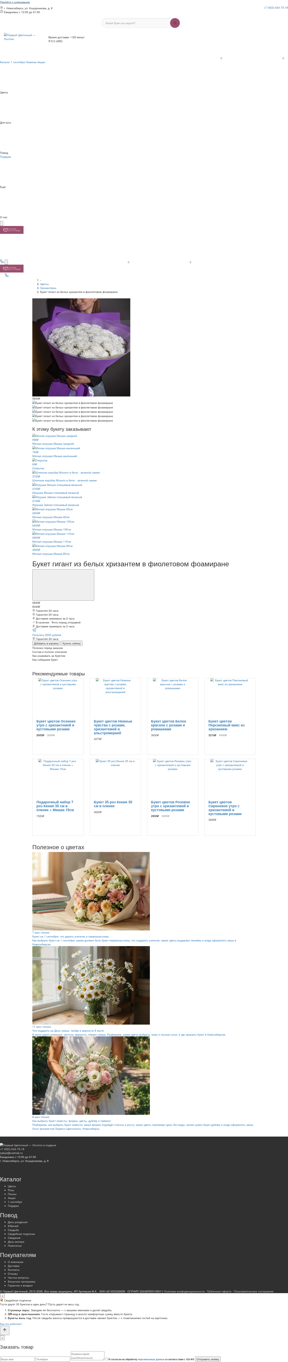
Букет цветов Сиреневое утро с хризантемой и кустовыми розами (225, 807)
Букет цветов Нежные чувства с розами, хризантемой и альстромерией (113, 727)
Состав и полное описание (49, 652)
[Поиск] (6, 262)
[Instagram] (266, 13)
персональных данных (151, 1359)
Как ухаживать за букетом (48, 656)
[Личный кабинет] (131, 58)
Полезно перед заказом (47, 648)
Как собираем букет (45, 659)
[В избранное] (63, 585)
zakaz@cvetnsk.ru (11, 1153)
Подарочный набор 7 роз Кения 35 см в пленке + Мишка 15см (55, 805)
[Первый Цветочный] (12, 229)
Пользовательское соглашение (254, 1291)
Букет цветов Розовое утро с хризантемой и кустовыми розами (170, 805)
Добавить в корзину (46, 643)
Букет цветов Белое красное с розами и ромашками (168, 725)
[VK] (17, 276)
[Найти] (175, 23)
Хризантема (48, 288)
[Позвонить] (2, 262)
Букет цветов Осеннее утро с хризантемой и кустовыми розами (56, 725)
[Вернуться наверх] (4, 1330)
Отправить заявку (208, 1359)
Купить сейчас (72, 643)
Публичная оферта (219, 1291)
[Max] (282, 13)
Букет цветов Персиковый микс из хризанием (226, 725)
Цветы (44, 284)
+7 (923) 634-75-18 (276, 7)
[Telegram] (277, 13)
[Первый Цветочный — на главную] (22, 39)
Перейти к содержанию (15, 2)
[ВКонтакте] (272, 13)
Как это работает (11, 1324)
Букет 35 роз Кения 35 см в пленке (113, 803)
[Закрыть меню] (1, 223)
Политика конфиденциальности (184, 1291)
